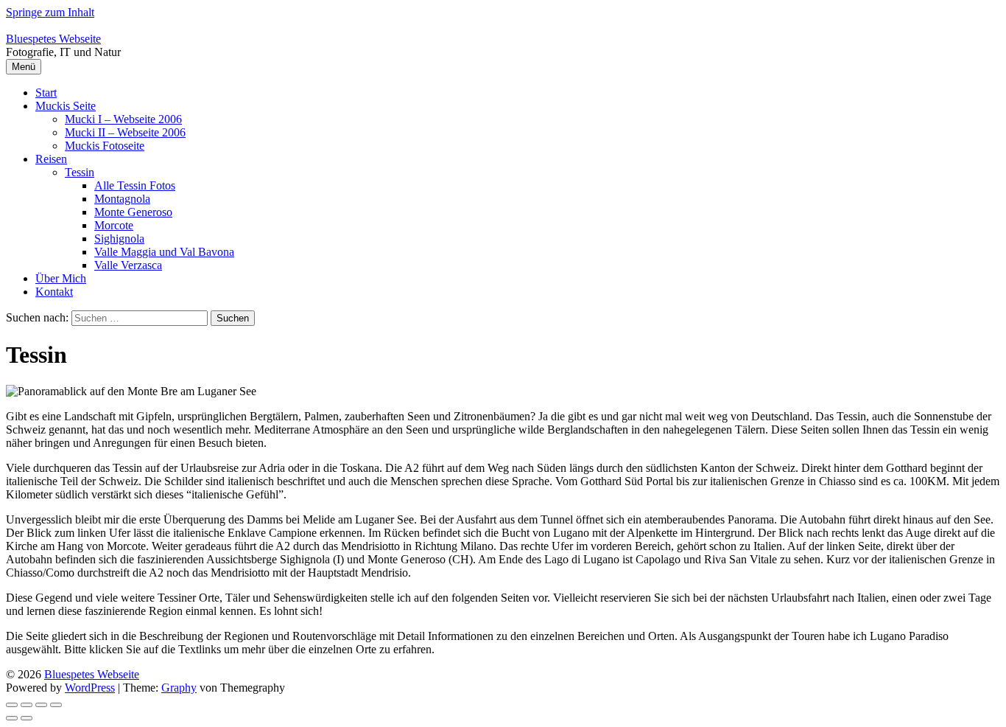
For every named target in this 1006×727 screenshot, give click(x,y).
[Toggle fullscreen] (41, 705)
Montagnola (122, 198)
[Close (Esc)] (12, 705)
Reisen (51, 159)
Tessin (79, 172)
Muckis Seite (65, 106)
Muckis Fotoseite (104, 145)
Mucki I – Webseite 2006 (123, 119)
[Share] (26, 705)
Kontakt (54, 291)
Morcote (113, 225)
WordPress (90, 687)
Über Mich (60, 278)
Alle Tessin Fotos (134, 185)
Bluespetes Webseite (53, 38)
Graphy (179, 687)
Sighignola (119, 238)
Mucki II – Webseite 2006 (125, 132)
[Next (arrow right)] (26, 718)
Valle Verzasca (128, 265)
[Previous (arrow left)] (12, 718)
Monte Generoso (133, 212)
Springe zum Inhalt (50, 12)
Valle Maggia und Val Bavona (164, 252)
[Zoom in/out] (56, 705)
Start (46, 92)
